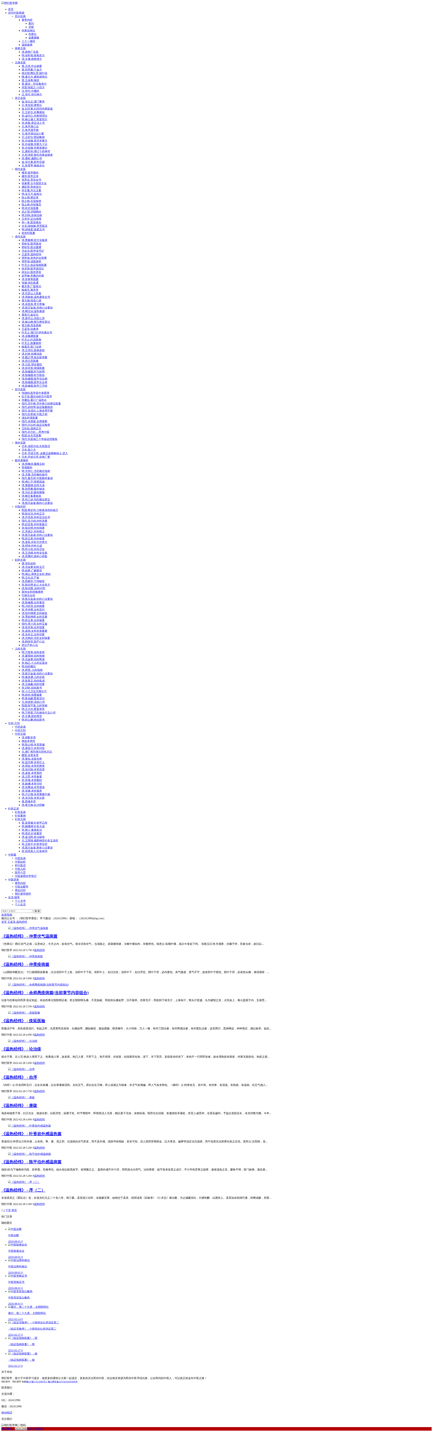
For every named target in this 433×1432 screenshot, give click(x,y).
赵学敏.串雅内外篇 (33, 275)
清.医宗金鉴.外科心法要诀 (37, 535)
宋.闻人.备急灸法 (32, 829)
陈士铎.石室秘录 (31, 201)
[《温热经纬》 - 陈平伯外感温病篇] (29, 1154)
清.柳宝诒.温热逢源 (33, 311)
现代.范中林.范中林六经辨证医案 (41, 403)
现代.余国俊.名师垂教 (34, 421)
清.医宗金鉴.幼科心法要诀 (37, 673)
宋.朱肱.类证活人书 (33, 122)
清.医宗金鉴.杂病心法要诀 (37, 307)
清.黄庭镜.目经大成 (33, 485)
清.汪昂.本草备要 (32, 776)
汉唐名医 (20, 62)
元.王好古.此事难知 (33, 112)
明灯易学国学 (23, 893)
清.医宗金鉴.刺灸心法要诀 (37, 847)
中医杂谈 (20, 858)
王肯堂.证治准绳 (31, 218)
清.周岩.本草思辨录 (33, 765)
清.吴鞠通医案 (30, 336)
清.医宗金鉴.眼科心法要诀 (37, 503)
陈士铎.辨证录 (30, 197)
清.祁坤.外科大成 (32, 545)
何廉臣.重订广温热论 (34, 400)
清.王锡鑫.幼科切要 (33, 684)
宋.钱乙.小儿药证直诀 (34, 662)
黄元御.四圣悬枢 (31, 325)
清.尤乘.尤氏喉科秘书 (34, 474)
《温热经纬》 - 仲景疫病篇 (25, 964)
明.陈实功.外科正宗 (33, 513)
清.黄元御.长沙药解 (33, 805)
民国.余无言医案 (31, 435)
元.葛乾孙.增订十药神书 (36, 151)
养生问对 (20, 890)
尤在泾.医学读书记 (33, 250)
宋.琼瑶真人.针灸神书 (34, 851)
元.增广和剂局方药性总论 (37, 751)
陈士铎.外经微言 (31, 204)
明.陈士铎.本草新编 (33, 744)
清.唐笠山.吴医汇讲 (33, 318)
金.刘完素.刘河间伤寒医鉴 (37, 108)
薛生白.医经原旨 (31, 272)
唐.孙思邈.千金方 (32, 69)
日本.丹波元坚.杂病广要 (36, 456)
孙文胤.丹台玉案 (31, 190)
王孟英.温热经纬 (31, 254)
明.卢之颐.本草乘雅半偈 (36, 794)
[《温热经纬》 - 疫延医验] (24, 1012)
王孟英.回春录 (30, 329)
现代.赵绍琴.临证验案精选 (37, 407)
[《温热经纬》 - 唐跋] (21, 1097)
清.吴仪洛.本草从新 (33, 797)
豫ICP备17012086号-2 (36, 1381)
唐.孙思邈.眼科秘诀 (33, 488)
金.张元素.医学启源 (33, 162)
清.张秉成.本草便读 (33, 787)
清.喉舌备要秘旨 (31, 495)
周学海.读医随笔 (31, 261)
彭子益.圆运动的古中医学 (37, 396)
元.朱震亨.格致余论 (33, 165)
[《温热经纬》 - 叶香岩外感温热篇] (29, 1125)
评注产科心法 (30, 645)
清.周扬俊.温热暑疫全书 (36, 297)
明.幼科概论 (29, 666)
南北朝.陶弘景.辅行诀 (34, 73)
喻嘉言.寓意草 (30, 289)
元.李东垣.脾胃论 (32, 105)
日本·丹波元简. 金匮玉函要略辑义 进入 (45, 453)
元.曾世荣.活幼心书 (33, 702)
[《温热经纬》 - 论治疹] (22, 1041)
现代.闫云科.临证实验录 (36, 424)
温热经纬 (39, 950)
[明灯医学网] (9, 3)
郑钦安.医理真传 (31, 243)
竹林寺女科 (28, 595)
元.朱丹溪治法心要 (33, 133)
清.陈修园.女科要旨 (33, 602)
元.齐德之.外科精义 (33, 531)
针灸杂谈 (20, 812)
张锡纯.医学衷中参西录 (35, 392)
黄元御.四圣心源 (31, 300)
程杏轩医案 (28, 233)
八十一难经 (28, 41)
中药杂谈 (20, 726)
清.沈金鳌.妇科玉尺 (33, 567)
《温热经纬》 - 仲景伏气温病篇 (29, 936)
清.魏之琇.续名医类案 (34, 357)
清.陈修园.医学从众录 (34, 382)
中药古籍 (20, 733)
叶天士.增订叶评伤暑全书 (37, 332)
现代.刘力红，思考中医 (35, 432)
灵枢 (31, 27)
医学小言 (20, 872)
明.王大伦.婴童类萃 (33, 709)
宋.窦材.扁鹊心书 (32, 158)
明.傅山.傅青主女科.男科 (36, 574)
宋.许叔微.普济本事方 (34, 140)
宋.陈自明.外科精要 (33, 527)
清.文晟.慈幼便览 (32, 716)
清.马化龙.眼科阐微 (33, 492)
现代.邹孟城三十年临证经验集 (40, 439)
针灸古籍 (20, 819)
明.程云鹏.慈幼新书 (33, 719)
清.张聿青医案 (30, 279)
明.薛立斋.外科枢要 (33, 538)
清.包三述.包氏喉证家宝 (36, 499)
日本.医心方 (29, 449)
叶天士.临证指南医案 (34, 265)
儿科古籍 (20, 648)
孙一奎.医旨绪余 (31, 222)
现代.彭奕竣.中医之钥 (34, 414)
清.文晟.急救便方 (32, 59)
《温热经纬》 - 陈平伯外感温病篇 (31, 1162)
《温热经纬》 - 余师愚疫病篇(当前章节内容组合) (45, 992)
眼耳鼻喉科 (21, 460)
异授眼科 (27, 467)
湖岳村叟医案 (30, 417)
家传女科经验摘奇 (32, 591)
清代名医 (20, 236)
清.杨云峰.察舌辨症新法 (36, 321)
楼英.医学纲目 (30, 172)
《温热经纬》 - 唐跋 (19, 1105)
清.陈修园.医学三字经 (34, 385)
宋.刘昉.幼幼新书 (32, 687)
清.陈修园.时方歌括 (33, 375)
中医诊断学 (21, 886)
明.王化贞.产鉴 (30, 577)
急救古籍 (20, 48)
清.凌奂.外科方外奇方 (34, 542)
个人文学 (20, 900)
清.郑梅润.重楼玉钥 (33, 464)
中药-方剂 (14, 723)
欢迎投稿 (6, 914)
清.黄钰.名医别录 (32, 758)
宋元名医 (20, 98)
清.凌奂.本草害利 (32, 773)
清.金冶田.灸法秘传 (33, 837)
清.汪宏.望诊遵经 (32, 364)
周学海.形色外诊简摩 (34, 257)
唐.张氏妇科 (29, 563)
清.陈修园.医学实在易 (34, 378)
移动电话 (6, 1412)
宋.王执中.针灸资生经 (34, 844)
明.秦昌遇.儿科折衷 (33, 677)
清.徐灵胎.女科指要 (33, 627)
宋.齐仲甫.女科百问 (33, 609)
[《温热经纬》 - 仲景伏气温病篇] (28, 928)
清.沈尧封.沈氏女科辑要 (36, 638)
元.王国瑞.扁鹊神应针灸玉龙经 (40, 840)
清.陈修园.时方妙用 (33, 371)
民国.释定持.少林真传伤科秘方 (40, 510)
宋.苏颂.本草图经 (32, 780)
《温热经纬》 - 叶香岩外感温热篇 (31, 1134)
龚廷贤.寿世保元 (31, 186)
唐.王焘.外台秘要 (32, 66)
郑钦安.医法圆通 (31, 247)
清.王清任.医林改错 (33, 350)
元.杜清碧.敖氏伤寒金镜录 (37, 154)
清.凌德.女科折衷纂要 (34, 630)
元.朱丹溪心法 (30, 126)
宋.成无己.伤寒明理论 (34, 115)
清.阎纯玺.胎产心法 (33, 641)
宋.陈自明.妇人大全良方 (36, 584)
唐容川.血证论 (30, 314)
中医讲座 (13, 879)
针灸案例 (20, 815)
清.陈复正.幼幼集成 (33, 680)
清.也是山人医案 (31, 293)
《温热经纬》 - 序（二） (23, 1190)
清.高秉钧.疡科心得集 (34, 556)
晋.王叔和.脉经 (30, 80)
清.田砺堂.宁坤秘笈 (33, 581)
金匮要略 (33, 37)
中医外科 (20, 506)
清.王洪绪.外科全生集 (34, 552)
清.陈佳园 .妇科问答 (33, 588)
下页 (8, 1210)
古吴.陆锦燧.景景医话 (34, 225)
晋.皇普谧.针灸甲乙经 (34, 822)
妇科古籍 (20, 559)
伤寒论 (32, 34)
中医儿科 (20, 868)
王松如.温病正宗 (31, 428)
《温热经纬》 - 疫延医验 (23, 1021)
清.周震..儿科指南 (32, 670)
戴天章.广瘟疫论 (31, 286)
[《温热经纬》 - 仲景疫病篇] (25, 956)
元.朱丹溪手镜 (30, 130)
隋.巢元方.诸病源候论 (34, 76)
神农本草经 (28, 741)
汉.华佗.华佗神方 (32, 94)
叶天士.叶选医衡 (31, 339)
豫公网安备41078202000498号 (63, 1381)
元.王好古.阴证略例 (33, 137)
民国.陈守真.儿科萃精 (34, 705)
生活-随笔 (14, 897)
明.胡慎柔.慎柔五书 (33, 229)
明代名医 (20, 169)
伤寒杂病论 (28, 30)
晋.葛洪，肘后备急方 (34, 83)
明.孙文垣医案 (30, 208)
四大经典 (20, 16)
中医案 (12, 854)
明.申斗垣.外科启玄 (33, 549)
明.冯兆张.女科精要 (33, 606)
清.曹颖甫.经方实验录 (34, 240)
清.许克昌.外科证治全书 (36, 517)
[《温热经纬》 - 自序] (21, 1069)
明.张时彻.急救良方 (33, 55)
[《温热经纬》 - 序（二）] (24, 1182)
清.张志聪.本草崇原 (33, 769)
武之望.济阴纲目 (31, 211)
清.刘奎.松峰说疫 (32, 353)
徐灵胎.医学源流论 (33, 268)
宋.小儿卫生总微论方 (34, 691)
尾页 (14, 1210)
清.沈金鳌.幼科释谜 (33, 659)
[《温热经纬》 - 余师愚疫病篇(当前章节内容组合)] (38, 984)
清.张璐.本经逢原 (32, 790)
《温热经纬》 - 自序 (19, 1077)
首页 (11, 9)
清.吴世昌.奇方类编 (33, 304)
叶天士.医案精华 (31, 343)
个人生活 (20, 904)
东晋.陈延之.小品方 (33, 87)
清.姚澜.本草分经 (32, 783)
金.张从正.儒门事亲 (33, 101)
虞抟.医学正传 (30, 176)
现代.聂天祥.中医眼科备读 (37, 478)
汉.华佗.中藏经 (30, 90)
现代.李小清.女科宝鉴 (34, 623)
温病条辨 (27, 44)
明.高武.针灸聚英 (32, 833)
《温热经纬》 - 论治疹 (21, 1049)
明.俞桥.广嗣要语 (32, 570)
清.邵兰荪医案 (30, 360)
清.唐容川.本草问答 (33, 748)
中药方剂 (20, 730)
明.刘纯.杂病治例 (32, 215)
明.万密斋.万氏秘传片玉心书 (38, 712)
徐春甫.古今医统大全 (34, 183)
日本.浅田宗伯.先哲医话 (36, 446)
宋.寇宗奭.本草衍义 (33, 762)
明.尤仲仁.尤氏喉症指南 (36, 471)
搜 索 (37, 911)
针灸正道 (13, 808)
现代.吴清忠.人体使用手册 (37, 410)
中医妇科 (20, 861)
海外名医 (20, 442)
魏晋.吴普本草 (30, 755)
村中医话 (20, 865)
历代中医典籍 (16, 12)
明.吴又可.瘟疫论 (32, 194)
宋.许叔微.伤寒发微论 (34, 147)
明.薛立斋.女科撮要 (33, 620)
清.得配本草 (29, 737)
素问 (31, 23)
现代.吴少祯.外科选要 (34, 520)
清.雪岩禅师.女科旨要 (34, 616)
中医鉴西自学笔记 (26, 876)
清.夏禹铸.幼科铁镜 (33, 655)
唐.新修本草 (29, 801)
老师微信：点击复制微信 (22, 1428)
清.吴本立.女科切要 (33, 634)
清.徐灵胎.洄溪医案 (33, 368)
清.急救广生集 (30, 51)
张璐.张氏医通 (30, 282)
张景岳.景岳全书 (31, 179)
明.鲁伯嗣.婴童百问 (33, 698)
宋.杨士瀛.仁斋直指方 (34, 119)
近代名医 (20, 389)
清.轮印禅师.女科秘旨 (34, 613)
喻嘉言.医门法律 (31, 346)
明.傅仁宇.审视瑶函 (33, 481)
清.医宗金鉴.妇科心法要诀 (37, 598)
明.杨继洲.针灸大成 (33, 826)
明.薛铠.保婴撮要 (32, 694)
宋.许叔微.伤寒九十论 (34, 144)
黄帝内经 (27, 19)
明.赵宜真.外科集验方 (34, 524)
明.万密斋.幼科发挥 (33, 652)
